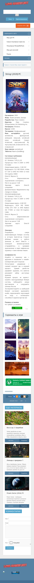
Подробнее (24, 440)
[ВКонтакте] (14, 396)
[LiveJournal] (27, 396)
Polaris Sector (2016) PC (15, 493)
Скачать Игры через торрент (18, 65)
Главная (6, 65)
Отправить (10, 548)
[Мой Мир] (19, 396)
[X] (22, 396)
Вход (10, 19)
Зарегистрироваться (21, 19)
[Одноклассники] (17, 396)
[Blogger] (24, 396)
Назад (10, 396)
